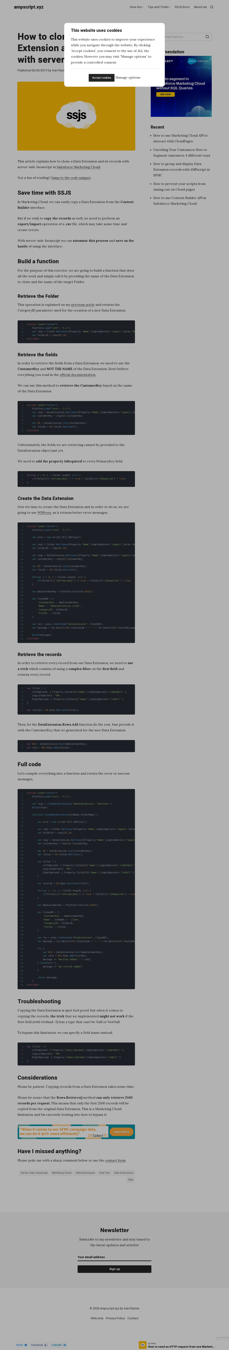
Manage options (127, 77)
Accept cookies (101, 78)
